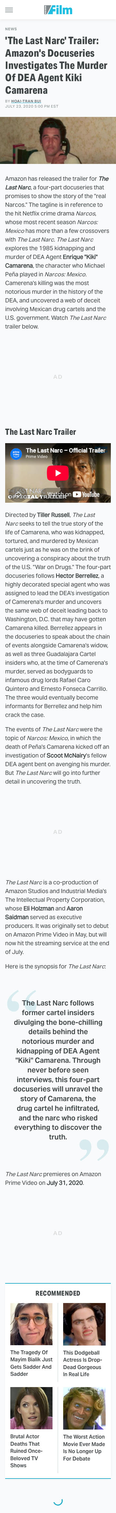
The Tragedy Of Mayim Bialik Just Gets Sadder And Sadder (31, 1363)
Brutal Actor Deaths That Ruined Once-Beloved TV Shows (26, 1451)
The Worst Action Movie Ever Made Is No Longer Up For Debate (84, 1447)
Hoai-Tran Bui (26, 101)
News (11, 29)
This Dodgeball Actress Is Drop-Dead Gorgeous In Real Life (82, 1363)
